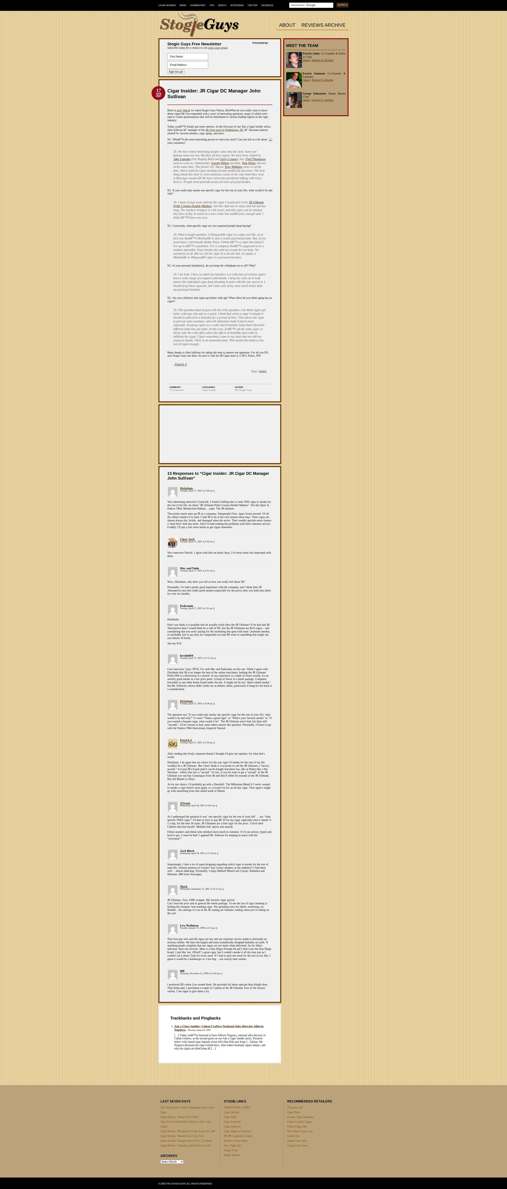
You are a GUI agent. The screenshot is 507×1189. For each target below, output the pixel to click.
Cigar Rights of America (237, 1131)
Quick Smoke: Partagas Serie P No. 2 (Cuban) (186, 1140)
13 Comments (176, 389)
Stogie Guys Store (297, 1145)
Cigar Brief (230, 1117)
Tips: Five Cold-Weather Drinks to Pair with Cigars (185, 1124)
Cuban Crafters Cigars (299, 1121)
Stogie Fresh (231, 1150)
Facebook (267, 5)
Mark (183, 886)
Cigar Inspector (232, 1126)
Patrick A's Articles (322, 60)
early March (183, 110)
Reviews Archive (323, 25)
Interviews (237, 5)
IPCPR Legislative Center (238, 1136)
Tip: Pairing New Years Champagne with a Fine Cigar (187, 1110)
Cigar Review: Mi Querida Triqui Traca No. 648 (187, 1131)
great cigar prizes (217, 47)
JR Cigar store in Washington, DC (225, 130)
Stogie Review (232, 1155)
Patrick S (186, 740)
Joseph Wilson (220, 163)
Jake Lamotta (181, 159)
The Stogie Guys (243, 389)
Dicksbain (186, 488)
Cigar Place (293, 1112)
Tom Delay (248, 163)
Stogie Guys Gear (297, 1140)
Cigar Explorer (232, 1121)
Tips (211, 5)
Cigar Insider (209, 389)
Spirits (222, 5)
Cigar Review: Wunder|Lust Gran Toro (182, 1136)
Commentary (197, 5)
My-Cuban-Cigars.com (300, 1131)
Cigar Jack (187, 539)
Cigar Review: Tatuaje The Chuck (179, 1117)
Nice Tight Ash (232, 1145)
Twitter (252, 5)
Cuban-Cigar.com (297, 1126)
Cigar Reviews (167, 5)
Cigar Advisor (231, 1112)
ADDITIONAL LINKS (237, 1107)
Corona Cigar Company (300, 1117)
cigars (262, 371)
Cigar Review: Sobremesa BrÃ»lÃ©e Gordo (185, 1145)
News (183, 5)
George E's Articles (323, 100)
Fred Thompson (256, 159)
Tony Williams (233, 166)
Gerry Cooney (229, 159)
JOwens (185, 803)
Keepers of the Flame (236, 1140)
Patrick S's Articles (322, 80)
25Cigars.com (295, 1107)
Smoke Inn (293, 1136)
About (287, 25)
